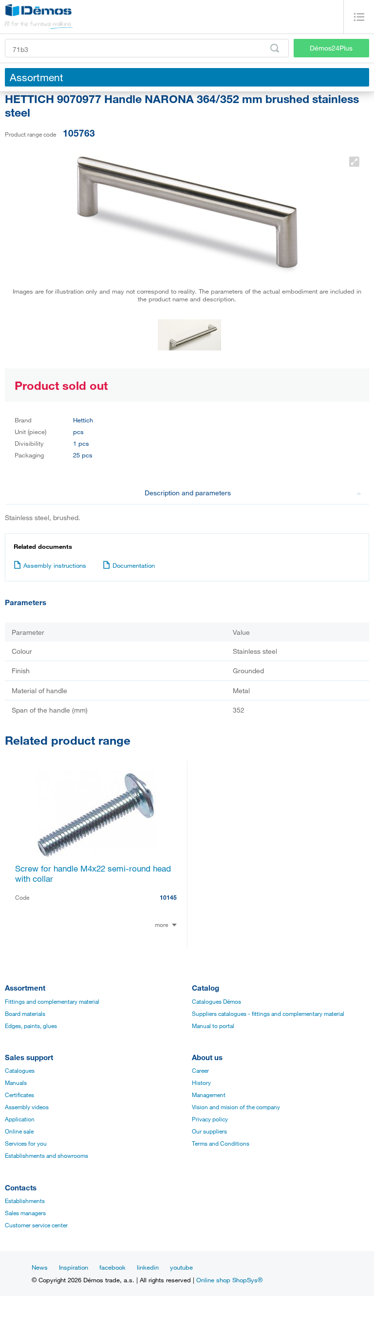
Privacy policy (210, 1119)
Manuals (16, 1082)
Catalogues (20, 1070)
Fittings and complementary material (52, 1001)
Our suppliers (209, 1131)
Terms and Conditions (220, 1143)
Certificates (19, 1095)
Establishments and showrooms (46, 1155)
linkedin (148, 1267)
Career (200, 1070)
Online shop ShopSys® (229, 1280)
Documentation (133, 565)
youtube (181, 1267)
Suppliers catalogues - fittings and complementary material (268, 1013)
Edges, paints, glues (31, 1026)
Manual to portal (213, 1026)
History (201, 1082)
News (40, 1267)
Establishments (25, 1200)
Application (20, 1119)
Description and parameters (188, 493)
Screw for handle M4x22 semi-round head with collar (93, 873)
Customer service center (36, 1225)
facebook (112, 1267)
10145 (168, 897)
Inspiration (73, 1267)
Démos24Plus (331, 48)
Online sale (19, 1131)
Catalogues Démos (216, 1001)
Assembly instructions (54, 565)
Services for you (26, 1143)
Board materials (25, 1013)
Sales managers (25, 1213)
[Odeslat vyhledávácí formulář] (274, 48)
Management (208, 1095)
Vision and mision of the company (236, 1107)
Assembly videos (27, 1107)
